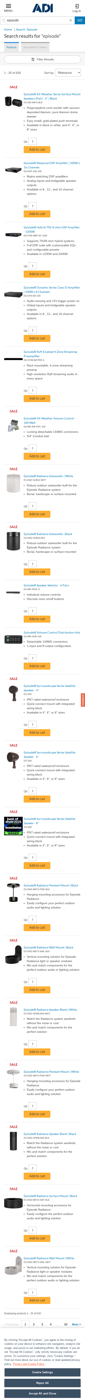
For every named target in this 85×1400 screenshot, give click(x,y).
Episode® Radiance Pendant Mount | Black (51, 885)
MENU (8, 10)
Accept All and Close (42, 1393)
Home (8, 29)
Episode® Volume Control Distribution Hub (52, 632)
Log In (77, 11)
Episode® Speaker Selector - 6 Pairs (46, 585)
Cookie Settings (42, 1372)
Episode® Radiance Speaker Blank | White (50, 1009)
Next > (76, 1324)
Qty (25, 141)
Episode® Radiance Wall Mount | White (49, 1258)
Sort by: (49, 72)
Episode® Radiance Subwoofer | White (48, 476)
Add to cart (37, 149)
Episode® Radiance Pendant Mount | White (51, 1071)
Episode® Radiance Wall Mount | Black (48, 947)
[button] (83, 700)
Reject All (42, 1383)
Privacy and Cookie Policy (29, 1364)
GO (79, 20)
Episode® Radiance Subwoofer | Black (48, 534)
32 (65, 1324)
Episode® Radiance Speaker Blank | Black (50, 1134)
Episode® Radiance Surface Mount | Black (50, 1196)
